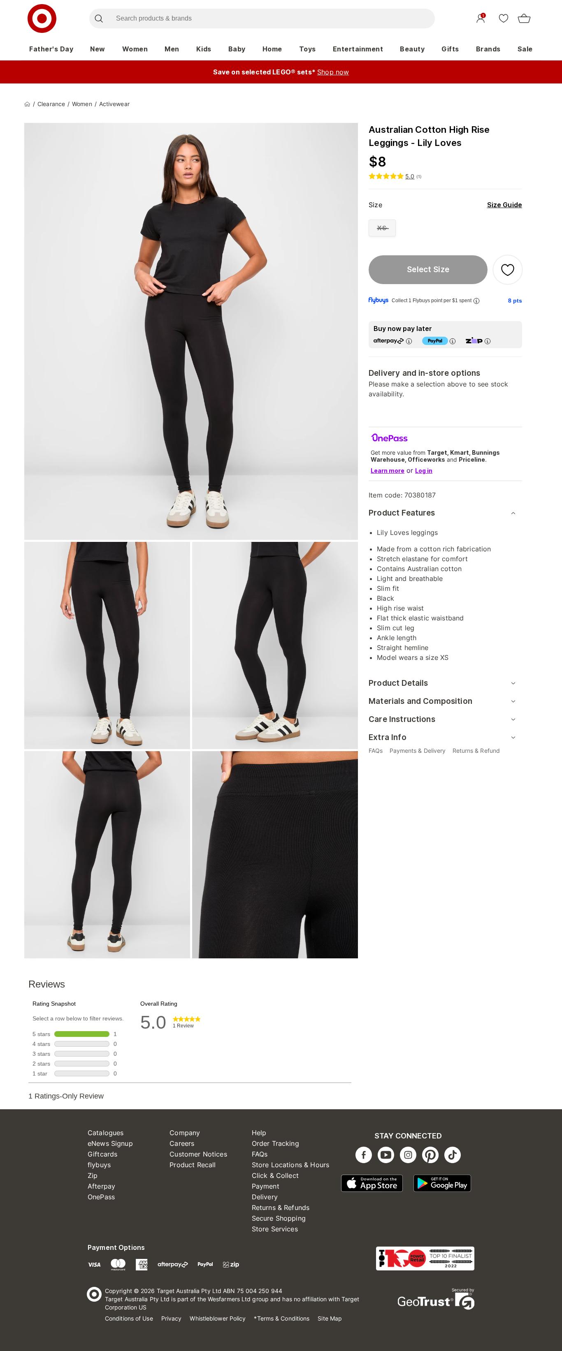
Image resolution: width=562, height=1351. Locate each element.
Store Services (275, 1229)
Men (172, 49)
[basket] (524, 18)
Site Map (330, 1318)
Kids (203, 49)
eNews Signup (110, 1143)
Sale (525, 49)
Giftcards (102, 1154)
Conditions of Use (129, 1318)
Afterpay (101, 1186)
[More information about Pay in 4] (452, 341)
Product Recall (193, 1165)
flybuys (99, 1165)
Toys (307, 49)
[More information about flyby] (476, 301)
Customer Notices (198, 1154)
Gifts (450, 49)
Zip (93, 1175)
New (97, 49)
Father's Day (51, 49)
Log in (423, 470)
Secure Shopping (279, 1218)
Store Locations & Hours (290, 1165)
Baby (237, 49)
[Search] (98, 18)
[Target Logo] (42, 18)
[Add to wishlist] (507, 269)
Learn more (387, 470)
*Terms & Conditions (281, 1318)
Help (259, 1133)
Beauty (412, 49)
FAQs (260, 1154)
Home (272, 49)
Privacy (171, 1318)
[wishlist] (503, 18)
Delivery (265, 1197)
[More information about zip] (487, 341)
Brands (488, 49)
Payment (265, 1186)
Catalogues (106, 1133)
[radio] (382, 228)
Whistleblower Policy (218, 1318)
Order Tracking (275, 1143)
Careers (182, 1143)
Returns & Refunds (281, 1207)
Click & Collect (275, 1175)
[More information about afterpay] (409, 341)
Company (185, 1133)
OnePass (101, 1197)
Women (135, 49)
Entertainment (358, 49)
